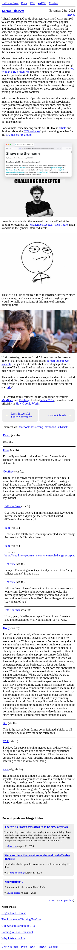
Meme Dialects (13, 11)
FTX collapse (32, 131)
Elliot (6, 450)
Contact (53, 3)
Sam (7, 527)
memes (71, 14)
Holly (6, 628)
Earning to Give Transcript (17, 932)
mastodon (50, 427)
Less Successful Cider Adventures (18, 415)
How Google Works (28, 403)
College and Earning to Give (18, 925)
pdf (9, 387)
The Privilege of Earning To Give (21, 919)
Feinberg (24, 400)
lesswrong (37, 427)
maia (6, 769)
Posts (24, 3)
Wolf (6, 741)
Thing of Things (16, 872)
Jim (5, 723)
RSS (32, 3)
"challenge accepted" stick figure (48, 224)
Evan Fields (14, 892)
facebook (24, 427)
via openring (65, 900)
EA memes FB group (18, 134)
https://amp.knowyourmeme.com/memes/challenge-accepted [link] (39, 555)
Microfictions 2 (13, 881)
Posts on (12, 846)
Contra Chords (60, 415)
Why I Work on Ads (13, 938)
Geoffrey (8, 471)
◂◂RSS (42, 3)
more (51, 900)
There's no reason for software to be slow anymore (36, 826)
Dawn (6, 435)
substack (63, 427)
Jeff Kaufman (10, 3)
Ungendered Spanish (13, 913)
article (62, 128)
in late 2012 (47, 400)
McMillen (7, 400)
